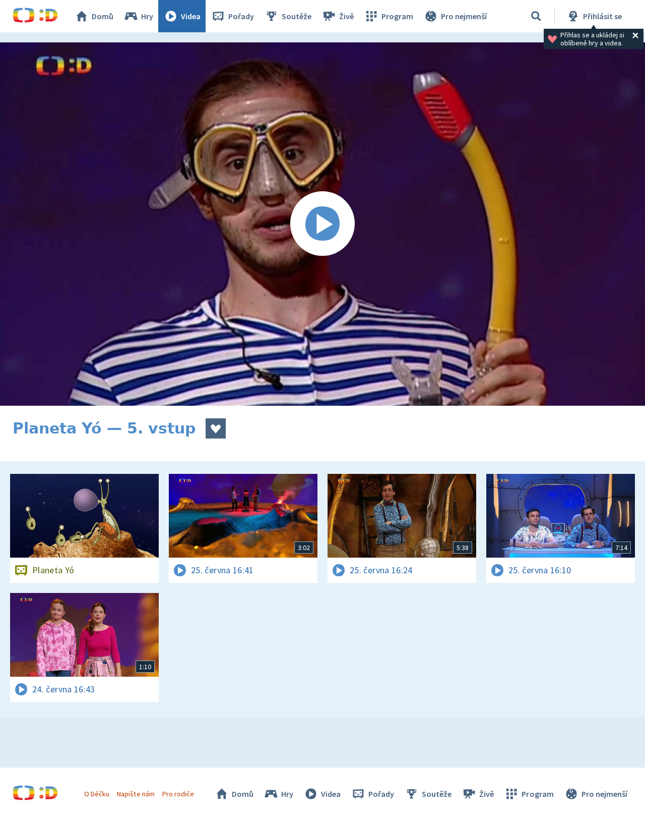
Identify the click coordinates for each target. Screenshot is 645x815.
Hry (147, 16)
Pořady (241, 16)
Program (397, 16)
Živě (346, 16)
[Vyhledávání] (536, 16)
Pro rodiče (178, 793)
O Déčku (96, 793)
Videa (191, 16)
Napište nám (135, 793)
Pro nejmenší (464, 16)
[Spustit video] (322, 224)
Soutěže (296, 16)
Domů (102, 16)
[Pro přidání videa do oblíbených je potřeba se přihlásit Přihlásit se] (216, 428)
